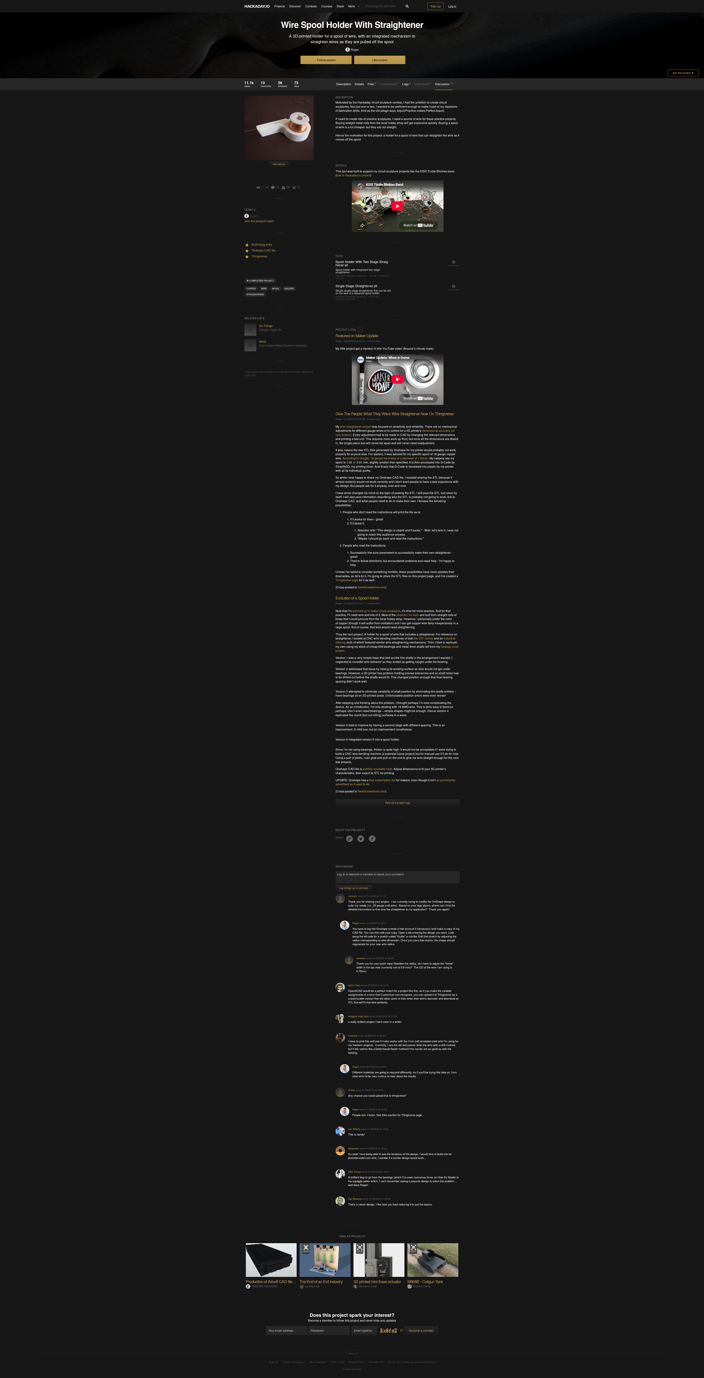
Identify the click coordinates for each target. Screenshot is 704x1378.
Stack (340, 6)
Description (343, 84)
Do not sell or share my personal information (411, 1362)
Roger (355, 50)
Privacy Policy (356, 1362)
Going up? (353, 1353)
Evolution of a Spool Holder (357, 598)
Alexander (353, 1148)
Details (359, 84)
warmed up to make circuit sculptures (376, 611)
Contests (311, 6)
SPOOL (275, 288)
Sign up (435, 6)
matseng (352, 1035)
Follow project (326, 60)
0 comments (373, 341)
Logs (406, 84)
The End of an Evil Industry (321, 1281)
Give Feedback (317, 1362)
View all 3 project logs (397, 802)
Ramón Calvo (422, 1286)
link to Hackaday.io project (353, 175)
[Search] (407, 6)
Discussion (444, 84)
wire (264, 288)
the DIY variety (423, 638)
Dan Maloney (355, 1199)
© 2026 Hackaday (352, 1369)
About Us (274, 1362)
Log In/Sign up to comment (353, 888)
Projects (279, 6)
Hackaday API (376, 1362)
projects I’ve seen (407, 615)
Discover (295, 6)
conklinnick (312, 1286)
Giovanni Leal (368, 1286)
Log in (452, 6)
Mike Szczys (354, 1171)
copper (251, 288)
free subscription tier (382, 780)
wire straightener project (355, 426)
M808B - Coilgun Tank (425, 1281)
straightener (255, 294)
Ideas (262, 341)
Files (372, 84)
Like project (379, 60)
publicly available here (377, 769)
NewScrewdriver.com (371, 587)
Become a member (320, 1320)
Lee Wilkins (354, 1129)
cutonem (352, 896)
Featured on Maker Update (357, 335)
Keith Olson (354, 985)
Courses (326, 6)
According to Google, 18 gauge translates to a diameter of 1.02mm (385, 458)
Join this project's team (259, 221)
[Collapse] (360, 329)
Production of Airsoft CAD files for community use (285, 1281)
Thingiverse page (347, 580)
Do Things (266, 326)
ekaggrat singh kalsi (358, 1016)
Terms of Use (337, 1362)
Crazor (351, 1090)
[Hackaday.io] (257, 6)
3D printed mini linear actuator (377, 1281)
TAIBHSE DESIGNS (264, 1286)
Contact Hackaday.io (294, 1362)
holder (289, 288)
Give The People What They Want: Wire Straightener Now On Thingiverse (394, 413)
